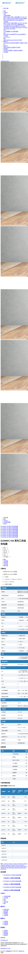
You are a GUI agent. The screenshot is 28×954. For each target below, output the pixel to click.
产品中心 (5, 520)
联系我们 (3, 927)
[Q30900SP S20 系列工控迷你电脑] (12, 887)
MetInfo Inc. (21, 951)
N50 (5, 867)
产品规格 (5, 561)
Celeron (25, 866)
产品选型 (5, 564)
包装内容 (5, 562)
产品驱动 (5, 913)
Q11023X (17, 865)
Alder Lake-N (11, 866)
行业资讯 (5, 921)
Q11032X (3, 866)
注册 (7, 8)
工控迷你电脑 (6, 522)
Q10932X (7, 865)
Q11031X (22, 865)
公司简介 (5, 930)
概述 (4, 559)
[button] (3, 60)
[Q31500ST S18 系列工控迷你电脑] (12, 881)
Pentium (21, 866)
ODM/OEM (6, 909)
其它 (4, 903)
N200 (13, 867)
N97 (7, 867)
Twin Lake (16, 866)
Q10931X (3, 865)
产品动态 (5, 924)
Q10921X (15, 863)
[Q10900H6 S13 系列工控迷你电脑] (12, 875)
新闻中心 (3, 918)
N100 (10, 867)
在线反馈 (5, 933)
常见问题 (5, 910)
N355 (4, 869)
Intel (6, 866)
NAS (4, 899)
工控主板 (5, 897)
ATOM (2, 867)
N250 (24, 867)
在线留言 (5, 935)
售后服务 (5, 912)
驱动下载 (5, 565)
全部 (4, 14)
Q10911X (10, 863)
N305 (18, 867)
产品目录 (5, 915)
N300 (16, 867)
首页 (4, 11)
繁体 (2, 952)
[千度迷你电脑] (14, 3)
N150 (21, 867)
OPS (4, 900)
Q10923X (25, 863)
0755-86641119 (4, 940)
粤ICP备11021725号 (5, 948)
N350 (2, 869)
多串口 (5, 523)
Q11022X (12, 865)
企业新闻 (5, 923)
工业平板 (5, 902)
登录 (4, 8)
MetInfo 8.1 (9, 951)
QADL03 (5, 863)
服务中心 (3, 906)
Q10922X (20, 863)
